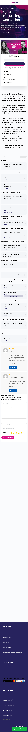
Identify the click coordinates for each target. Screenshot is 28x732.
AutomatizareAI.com (7, 718)
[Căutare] (25, 2)
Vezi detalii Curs (5, 32)
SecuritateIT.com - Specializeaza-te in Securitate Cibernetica (12, 699)
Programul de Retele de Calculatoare (12, 655)
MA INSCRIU (14, 64)
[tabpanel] (14, 121)
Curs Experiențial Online (7, 8)
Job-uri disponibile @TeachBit (9, 705)
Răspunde (12, 367)
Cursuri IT (5, 703)
